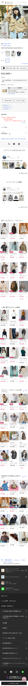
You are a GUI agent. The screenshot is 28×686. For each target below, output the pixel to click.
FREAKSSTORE (8, 559)
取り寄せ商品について (8, 107)
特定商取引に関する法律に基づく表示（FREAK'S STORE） (13, 138)
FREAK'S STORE (6, 43)
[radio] (8, 54)
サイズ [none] (2, 60)
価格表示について (7, 105)
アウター (23, 559)
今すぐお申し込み (11, 93)
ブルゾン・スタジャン (8, 561)
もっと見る (23, 122)
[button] (14, 22)
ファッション (16, 559)
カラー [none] (2, 52)
